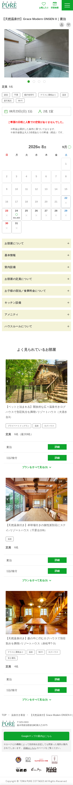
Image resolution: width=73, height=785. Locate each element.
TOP (4, 715)
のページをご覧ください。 (42, 748)
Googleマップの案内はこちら (36, 736)
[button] (28, 81)
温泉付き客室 (18, 715)
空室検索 (55, 8)
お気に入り (43, 8)
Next (65, 381)
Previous (8, 381)
